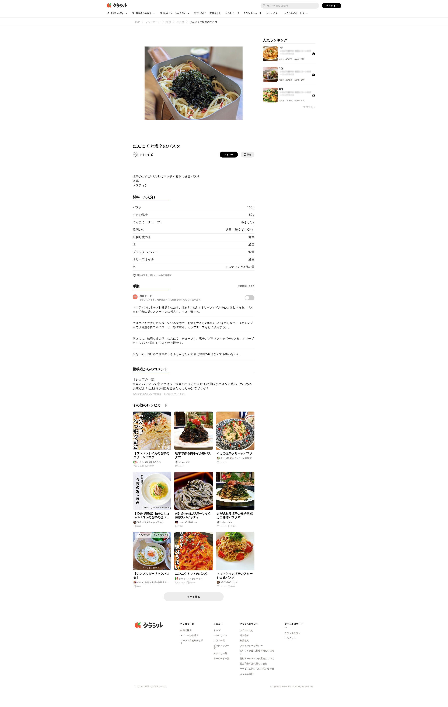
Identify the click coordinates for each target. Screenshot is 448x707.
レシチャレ (290, 638)
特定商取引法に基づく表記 (253, 663)
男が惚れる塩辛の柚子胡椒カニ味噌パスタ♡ (235, 515)
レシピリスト (220, 635)
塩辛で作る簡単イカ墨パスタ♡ (193, 455)
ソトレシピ (146, 154)
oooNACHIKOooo (188, 522)
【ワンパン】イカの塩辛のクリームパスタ (151, 455)
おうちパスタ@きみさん (149, 462)
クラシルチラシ (292, 633)
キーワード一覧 (221, 658)
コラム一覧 (219, 640)
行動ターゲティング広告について (257, 658)
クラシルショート (252, 13)
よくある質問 (247, 673)
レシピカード (232, 13)
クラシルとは (247, 630)
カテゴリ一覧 (220, 653)
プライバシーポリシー (251, 645)
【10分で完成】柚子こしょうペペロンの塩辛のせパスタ (151, 515)
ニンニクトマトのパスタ (191, 573)
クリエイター (273, 13)
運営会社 (244, 635)
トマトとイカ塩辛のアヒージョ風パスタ (235, 575)
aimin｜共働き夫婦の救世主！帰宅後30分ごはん (153, 582)
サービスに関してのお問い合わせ (257, 668)
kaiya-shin (184, 462)
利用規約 (244, 640)
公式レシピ (199, 13)
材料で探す (186, 630)
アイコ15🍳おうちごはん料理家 (236, 458)
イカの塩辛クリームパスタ (235, 453)
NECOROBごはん (229, 582)
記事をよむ (215, 13)
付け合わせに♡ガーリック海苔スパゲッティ (193, 515)
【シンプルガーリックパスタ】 (151, 575)
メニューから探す (189, 635)
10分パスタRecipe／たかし (150, 522)
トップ (217, 630)
